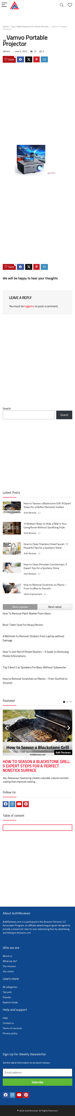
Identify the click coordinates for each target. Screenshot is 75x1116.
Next (68, 728)
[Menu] (4, 5)
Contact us (8, 1023)
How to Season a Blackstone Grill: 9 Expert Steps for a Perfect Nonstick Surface (47, 505)
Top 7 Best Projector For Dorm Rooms (29, 26)
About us (7, 956)
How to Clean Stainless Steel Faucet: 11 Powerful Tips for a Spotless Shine (46, 546)
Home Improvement (33, 594)
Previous (6, 728)
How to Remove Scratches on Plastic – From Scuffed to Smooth (45, 586)
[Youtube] (19, 804)
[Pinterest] (26, 804)
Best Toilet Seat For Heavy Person (23, 625)
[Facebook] (6, 804)
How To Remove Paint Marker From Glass (27, 613)
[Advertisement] (37, 104)
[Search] (61, 5)
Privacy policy (10, 1033)
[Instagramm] (12, 804)
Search (7, 408)
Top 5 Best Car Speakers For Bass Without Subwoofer (34, 667)
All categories (10, 987)
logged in (29, 306)
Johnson (6, 51)
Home (6, 26)
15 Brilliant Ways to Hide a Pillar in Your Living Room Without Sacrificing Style (45, 525)
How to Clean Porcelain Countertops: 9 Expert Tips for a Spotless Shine (45, 566)
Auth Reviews (30, 512)
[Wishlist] (70, 5)
